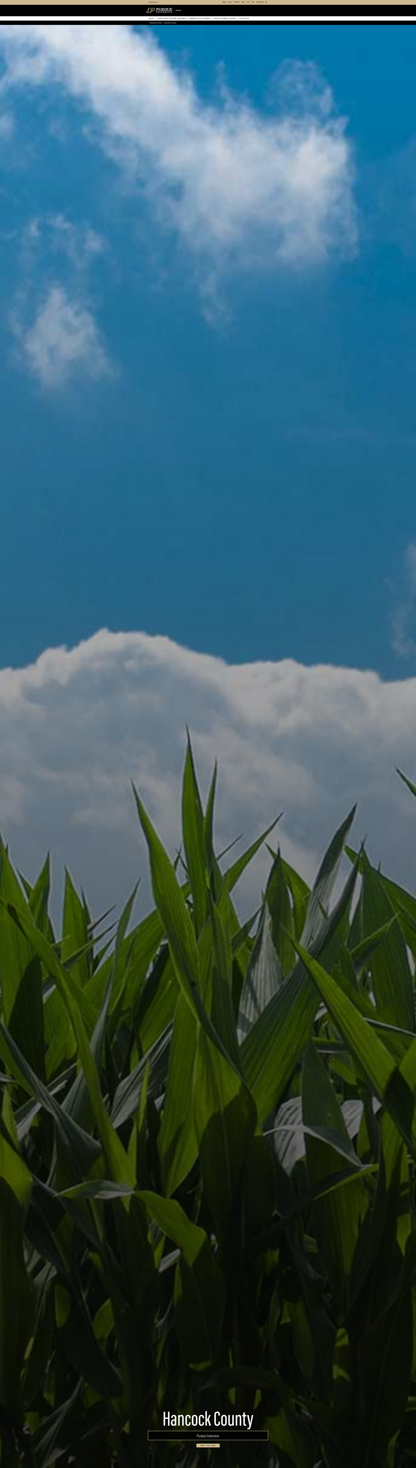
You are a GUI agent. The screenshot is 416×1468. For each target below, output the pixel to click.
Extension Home (156, 22)
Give (252, 2)
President (236, 2)
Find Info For (153, 2)
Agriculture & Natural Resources (172, 18)
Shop (243, 2)
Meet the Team (208, 1445)
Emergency (260, 2)
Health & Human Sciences (225, 18)
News (230, 2)
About (151, 18)
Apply (224, 2)
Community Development (199, 18)
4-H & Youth (244, 18)
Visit (248, 2)
